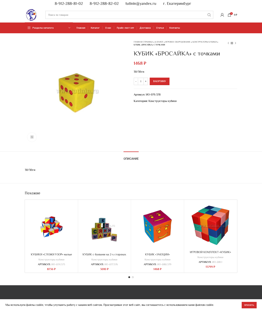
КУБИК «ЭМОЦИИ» (157, 254)
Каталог (159, 42)
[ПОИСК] (209, 15)
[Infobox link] (67, 3)
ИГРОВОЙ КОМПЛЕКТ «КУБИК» (210, 252)
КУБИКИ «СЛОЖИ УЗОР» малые (51, 254)
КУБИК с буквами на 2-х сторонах (104, 254)
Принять (249, 305)
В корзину (159, 81)
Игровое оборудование (178, 42)
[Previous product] (228, 43)
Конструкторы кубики (204, 42)
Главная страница (143, 42)
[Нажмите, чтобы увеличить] (31, 137)
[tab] (131, 156)
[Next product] (235, 43)
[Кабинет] (222, 14)
